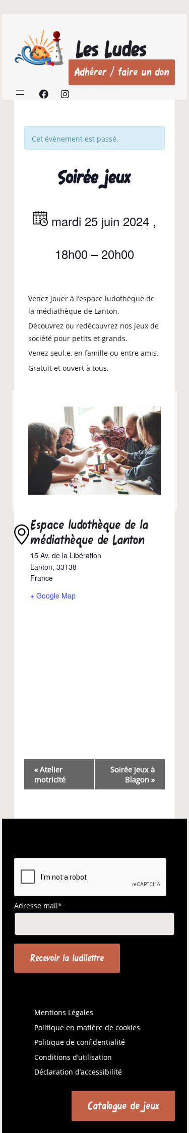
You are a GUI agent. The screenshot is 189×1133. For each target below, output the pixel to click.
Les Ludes (111, 49)
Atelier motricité (50, 774)
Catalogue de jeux (123, 1105)
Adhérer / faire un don (122, 72)
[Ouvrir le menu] (20, 93)
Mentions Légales (63, 1012)
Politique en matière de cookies (87, 1027)
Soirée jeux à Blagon (132, 774)
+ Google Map (53, 595)
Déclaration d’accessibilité (78, 1072)
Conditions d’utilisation (73, 1057)
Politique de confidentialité (79, 1042)
